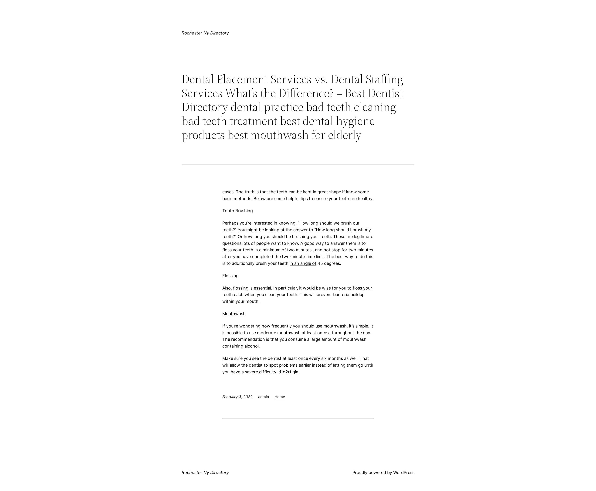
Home (279, 396)
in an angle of (303, 263)
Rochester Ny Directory (205, 33)
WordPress (403, 472)
